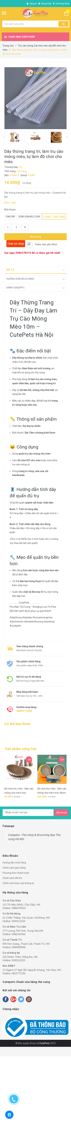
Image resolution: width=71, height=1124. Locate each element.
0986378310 (23, 252)
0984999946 (19, 947)
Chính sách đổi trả (12, 878)
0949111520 (24, 711)
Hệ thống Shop (62, 3)
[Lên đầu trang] (52, 1117)
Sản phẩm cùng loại (21, 749)
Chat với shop (16, 243)
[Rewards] (9, 1115)
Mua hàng (35, 236)
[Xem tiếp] (10, 202)
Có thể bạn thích (17, 724)
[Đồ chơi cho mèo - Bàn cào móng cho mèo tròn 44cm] (19, 769)
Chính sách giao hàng (14, 867)
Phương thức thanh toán (16, 872)
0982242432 (19, 934)
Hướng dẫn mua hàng (14, 862)
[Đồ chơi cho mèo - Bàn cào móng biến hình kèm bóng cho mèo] (52, 769)
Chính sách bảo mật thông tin (18, 883)
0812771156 (18, 973)
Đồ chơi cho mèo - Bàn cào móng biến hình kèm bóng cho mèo (52, 792)
